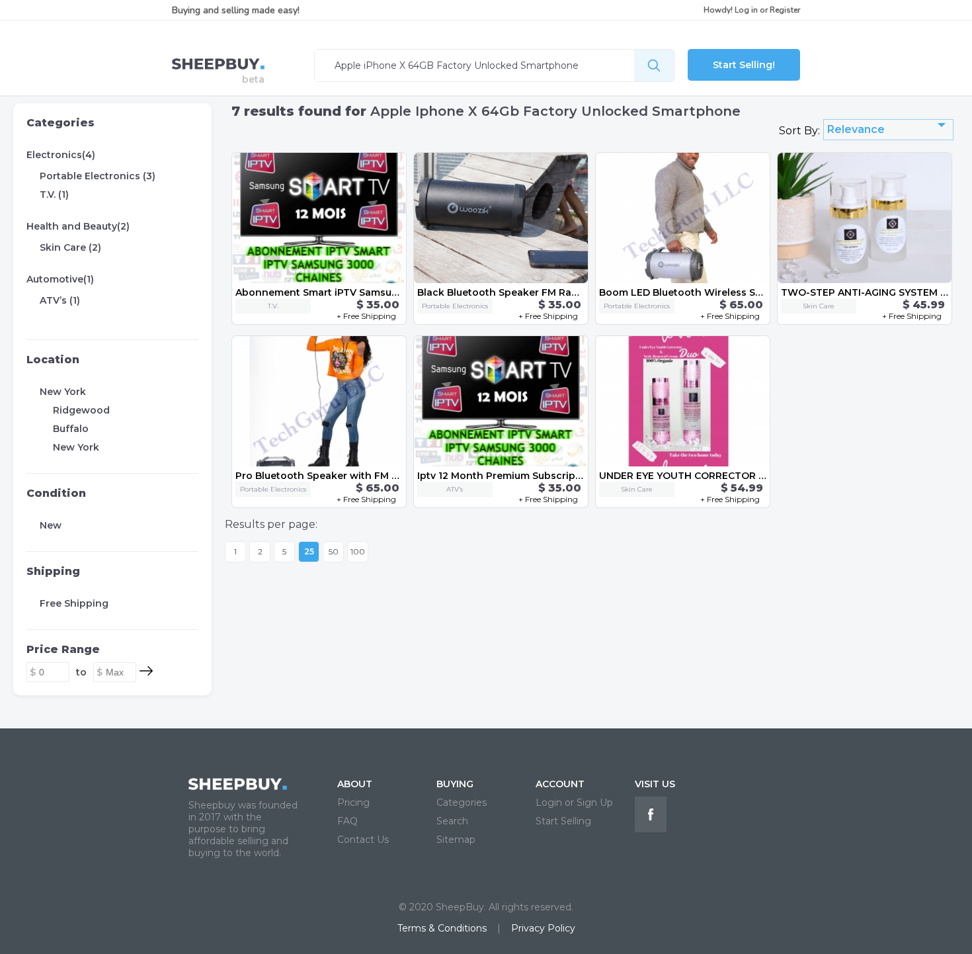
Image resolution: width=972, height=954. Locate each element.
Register (785, 10)
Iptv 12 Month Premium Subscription (506, 476)
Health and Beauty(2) (78, 226)
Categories (60, 122)
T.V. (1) (54, 194)
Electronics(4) (60, 155)
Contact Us (363, 840)
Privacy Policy (543, 928)
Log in (746, 10)
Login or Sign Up (574, 802)
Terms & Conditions (442, 928)
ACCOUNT (560, 784)
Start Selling (563, 821)
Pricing (353, 802)
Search (452, 821)
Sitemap (455, 840)
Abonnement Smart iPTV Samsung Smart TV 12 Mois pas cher (385, 292)
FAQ (347, 821)
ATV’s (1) (60, 300)
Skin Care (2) (70, 247)
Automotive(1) (60, 279)
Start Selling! (744, 65)
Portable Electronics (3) (97, 176)
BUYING (454, 784)
